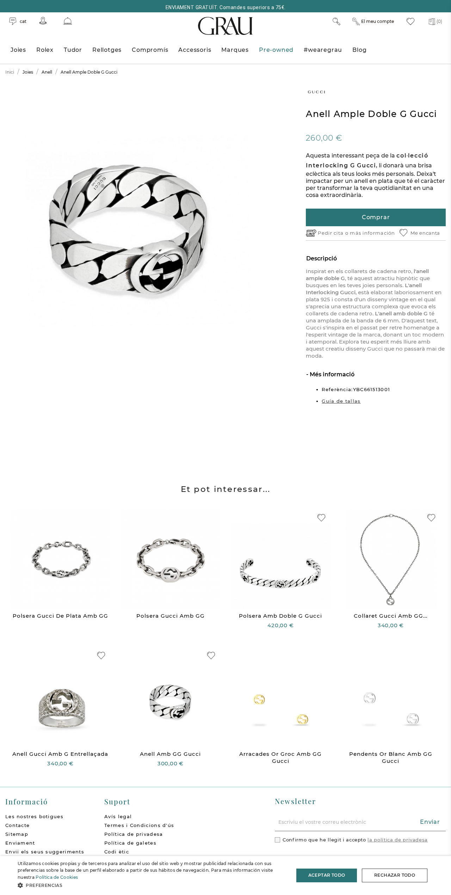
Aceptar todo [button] (326, 875)
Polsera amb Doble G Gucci (280, 615)
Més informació (331, 374)
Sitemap (16, 834)
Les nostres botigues (34, 816)
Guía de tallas (341, 401)
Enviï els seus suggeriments (44, 851)
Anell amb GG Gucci (170, 754)
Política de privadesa (133, 834)
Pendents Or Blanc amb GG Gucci (390, 757)
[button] (152, 885)
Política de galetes (130, 843)
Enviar (430, 822)
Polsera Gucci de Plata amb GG (60, 615)
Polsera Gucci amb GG (170, 615)
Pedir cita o (334, 233)
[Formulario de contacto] (67, 21)
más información (372, 233)
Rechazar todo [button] (394, 875)
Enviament (20, 843)
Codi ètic (116, 851)
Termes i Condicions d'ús (139, 825)
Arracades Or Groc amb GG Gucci (280, 757)
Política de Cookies (57, 877)
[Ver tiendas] (43, 20)
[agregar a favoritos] (321, 517)
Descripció (321, 258)
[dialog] (225, 875)
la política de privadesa (397, 839)
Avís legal (118, 816)
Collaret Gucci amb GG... (390, 615)
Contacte (17, 825)
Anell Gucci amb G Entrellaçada (60, 754)
